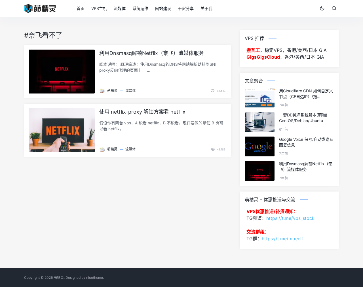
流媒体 (120, 8)
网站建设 (163, 8)
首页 (81, 8)
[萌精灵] (43, 8)
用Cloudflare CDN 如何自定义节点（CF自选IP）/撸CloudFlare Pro (306, 93)
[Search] (334, 8)
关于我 (206, 8)
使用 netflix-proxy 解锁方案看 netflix (142, 112)
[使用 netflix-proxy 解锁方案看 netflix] (62, 130)
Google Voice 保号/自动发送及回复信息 (306, 142)
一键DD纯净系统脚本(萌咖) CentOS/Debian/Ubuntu (303, 117)
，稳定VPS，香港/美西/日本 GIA (286, 50)
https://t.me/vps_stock (290, 218)
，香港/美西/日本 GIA (285, 57)
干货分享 (186, 8)
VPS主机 (99, 8)
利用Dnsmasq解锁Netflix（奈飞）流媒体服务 (151, 53)
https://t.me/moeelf (282, 238)
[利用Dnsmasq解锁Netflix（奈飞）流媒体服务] (62, 71)
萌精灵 (112, 90)
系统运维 (140, 8)
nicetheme (94, 277)
